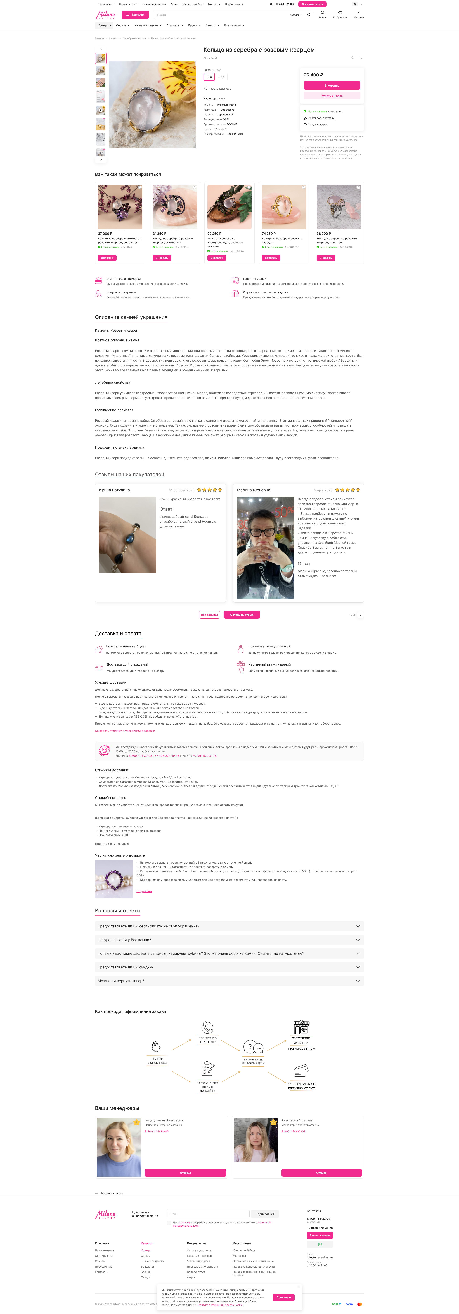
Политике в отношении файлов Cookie (220, 1304)
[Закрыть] (299, 1287)
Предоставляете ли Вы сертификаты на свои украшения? (148, 926)
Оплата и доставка (199, 1250)
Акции (191, 1277)
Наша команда (104, 1250)
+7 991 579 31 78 (205, 755)
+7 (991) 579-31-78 (320, 1228)
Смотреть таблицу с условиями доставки (125, 730)
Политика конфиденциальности (254, 1266)
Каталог (147, 1243)
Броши (145, 1272)
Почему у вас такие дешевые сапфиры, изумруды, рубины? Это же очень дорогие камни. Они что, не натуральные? (201, 953)
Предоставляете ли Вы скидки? (125, 967)
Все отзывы (209, 615)
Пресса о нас (103, 1266)
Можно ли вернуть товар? (121, 981)
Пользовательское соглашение (253, 1261)
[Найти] (308, 15)
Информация (242, 1243)
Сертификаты (104, 1255)
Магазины (239, 1255)
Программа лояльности (202, 1266)
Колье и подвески (152, 1261)
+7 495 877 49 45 (167, 755)
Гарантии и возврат (199, 1255)
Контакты (101, 1272)
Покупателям (196, 1243)
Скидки (146, 1277)
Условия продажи (198, 1261)
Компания (102, 1243)
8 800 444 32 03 (140, 755)
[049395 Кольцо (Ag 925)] (152, 104)
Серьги (145, 1255)
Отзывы (100, 1261)
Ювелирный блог (244, 1250)
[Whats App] (320, 1244)
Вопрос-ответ (196, 1272)
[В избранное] (352, 57)
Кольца (145, 1250)
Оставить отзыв (241, 615)
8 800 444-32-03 (282, 4)
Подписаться (264, 1214)
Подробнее (144, 891)
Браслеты (147, 1266)
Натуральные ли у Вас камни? (124, 940)
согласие (184, 1222)
